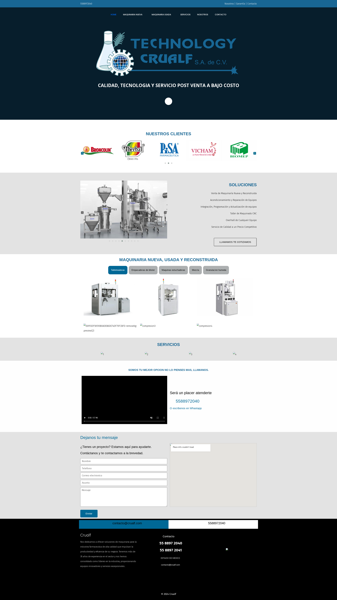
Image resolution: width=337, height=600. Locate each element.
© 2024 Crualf (168, 594)
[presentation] (82, 153)
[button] (165, 163)
